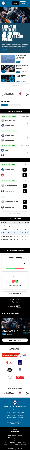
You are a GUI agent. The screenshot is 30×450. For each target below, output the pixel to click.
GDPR (20, 440)
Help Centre (12, 435)
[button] (27, 50)
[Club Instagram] (17, 302)
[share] (27, 50)
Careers (19, 438)
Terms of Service (10, 442)
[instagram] (16, 410)
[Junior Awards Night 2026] (8, 78)
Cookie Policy (8, 444)
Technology (12, 440)
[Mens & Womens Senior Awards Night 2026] (8, 69)
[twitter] (13, 410)
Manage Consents (20, 444)
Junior (11, 105)
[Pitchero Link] (19, 307)
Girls (18, 105)
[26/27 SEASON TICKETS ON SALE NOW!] (8, 59)
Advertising (11, 438)
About (20, 435)
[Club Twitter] (13, 302)
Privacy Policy (21, 442)
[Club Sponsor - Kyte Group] (20, 94)
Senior (4, 105)
